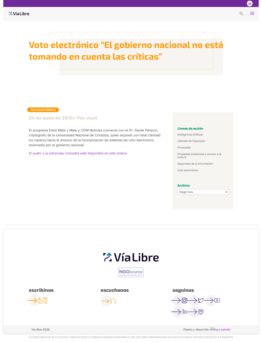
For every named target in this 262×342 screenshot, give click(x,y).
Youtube (241, 3)
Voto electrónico (43, 109)
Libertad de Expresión (191, 140)
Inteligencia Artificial (190, 134)
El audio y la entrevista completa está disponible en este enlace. (78, 153)
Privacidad (183, 147)
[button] (241, 13)
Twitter (232, 3)
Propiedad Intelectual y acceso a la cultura (199, 155)
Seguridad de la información (195, 163)
